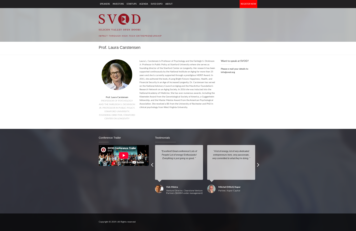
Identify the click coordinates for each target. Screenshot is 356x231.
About (169, 4)
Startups (132, 4)
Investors (118, 4)
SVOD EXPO (157, 4)
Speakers (105, 4)
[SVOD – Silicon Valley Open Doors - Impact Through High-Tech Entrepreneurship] (119, 22)
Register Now (248, 4)
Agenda (143, 4)
